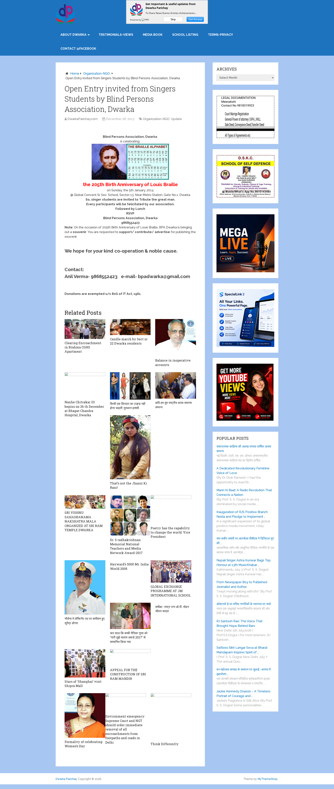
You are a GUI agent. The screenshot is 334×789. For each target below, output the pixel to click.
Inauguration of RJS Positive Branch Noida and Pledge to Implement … (242, 514)
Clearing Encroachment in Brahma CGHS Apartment (83, 347)
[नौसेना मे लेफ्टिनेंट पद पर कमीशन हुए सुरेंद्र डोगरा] (85, 587)
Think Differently (165, 744)
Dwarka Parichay (66, 778)
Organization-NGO (96, 73)
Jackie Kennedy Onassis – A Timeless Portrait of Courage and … (243, 693)
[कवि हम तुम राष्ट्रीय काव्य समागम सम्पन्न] (175, 385)
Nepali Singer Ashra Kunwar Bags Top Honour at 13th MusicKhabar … (243, 562)
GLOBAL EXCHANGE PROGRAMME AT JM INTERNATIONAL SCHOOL (171, 591)
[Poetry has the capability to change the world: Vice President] (171, 509)
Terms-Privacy (220, 35)
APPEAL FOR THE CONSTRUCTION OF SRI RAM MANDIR (128, 674)
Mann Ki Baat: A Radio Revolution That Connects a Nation (244, 492)
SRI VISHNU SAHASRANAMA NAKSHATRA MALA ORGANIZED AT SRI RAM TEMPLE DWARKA (84, 521)
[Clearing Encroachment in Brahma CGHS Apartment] (85, 329)
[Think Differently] (171, 716)
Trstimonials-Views (116, 35)
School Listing (185, 35)
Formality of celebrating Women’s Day (83, 744)
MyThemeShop (268, 778)
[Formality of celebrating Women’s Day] (85, 715)
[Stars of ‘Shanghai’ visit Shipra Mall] (85, 663)
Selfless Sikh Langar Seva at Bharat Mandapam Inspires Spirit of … (242, 650)
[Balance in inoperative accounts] (175, 338)
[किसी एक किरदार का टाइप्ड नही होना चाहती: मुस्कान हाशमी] (130, 385)
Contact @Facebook (78, 48)
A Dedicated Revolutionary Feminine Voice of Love (242, 470)
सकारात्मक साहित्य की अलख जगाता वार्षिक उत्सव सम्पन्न (243, 449)
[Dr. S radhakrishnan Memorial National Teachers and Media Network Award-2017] (130, 515)
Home (74, 73)
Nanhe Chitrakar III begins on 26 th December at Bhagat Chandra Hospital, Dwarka (84, 408)
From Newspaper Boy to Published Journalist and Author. (241, 584)
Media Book (153, 35)
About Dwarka (73, 35)
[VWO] (145, 19)
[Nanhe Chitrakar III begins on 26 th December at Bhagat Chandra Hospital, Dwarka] (85, 385)
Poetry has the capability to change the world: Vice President (170, 532)
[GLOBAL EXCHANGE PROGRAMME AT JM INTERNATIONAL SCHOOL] (171, 571)
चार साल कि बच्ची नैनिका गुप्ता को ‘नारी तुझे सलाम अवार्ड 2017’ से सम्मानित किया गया (128, 637)
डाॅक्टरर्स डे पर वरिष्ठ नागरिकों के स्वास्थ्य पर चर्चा (243, 604)
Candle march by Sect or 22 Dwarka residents (128, 341)
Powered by (135, 19)
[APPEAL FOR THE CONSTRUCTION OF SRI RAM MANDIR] (130, 657)
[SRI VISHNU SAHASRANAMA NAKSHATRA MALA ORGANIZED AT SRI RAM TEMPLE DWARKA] (85, 502)
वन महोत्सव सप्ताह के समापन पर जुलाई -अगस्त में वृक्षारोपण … (243, 672)
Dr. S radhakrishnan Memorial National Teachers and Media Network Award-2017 (126, 546)
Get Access (195, 19)
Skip (173, 19)
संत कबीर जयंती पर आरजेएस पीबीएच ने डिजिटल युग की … (245, 541)
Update (176, 119)
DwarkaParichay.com (82, 119)
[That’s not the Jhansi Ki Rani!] (130, 447)
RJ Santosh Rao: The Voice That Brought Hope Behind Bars (239, 623)
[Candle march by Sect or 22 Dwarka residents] (130, 327)
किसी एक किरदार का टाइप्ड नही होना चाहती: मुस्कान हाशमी (127, 406)
